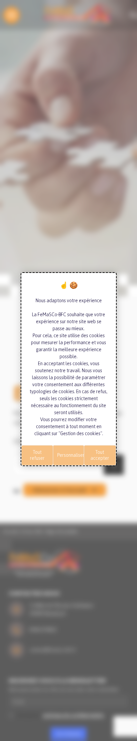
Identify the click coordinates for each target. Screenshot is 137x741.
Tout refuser (37, 455)
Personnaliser (70, 455)
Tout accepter (99, 455)
